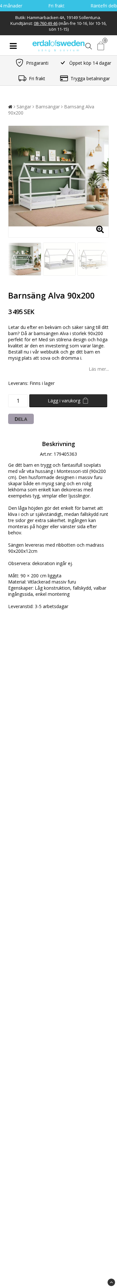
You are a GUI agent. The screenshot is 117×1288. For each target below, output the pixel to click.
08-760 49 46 (46, 23)
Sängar (24, 107)
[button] (101, 46)
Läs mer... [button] (99, 369)
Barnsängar (47, 107)
